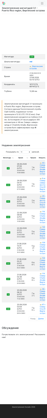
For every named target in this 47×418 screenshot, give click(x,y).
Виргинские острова (36, 67)
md (31, 62)
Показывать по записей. (22, 152)
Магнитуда (7, 158)
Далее (41, 319)
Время (20, 158)
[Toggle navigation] (42, 3)
